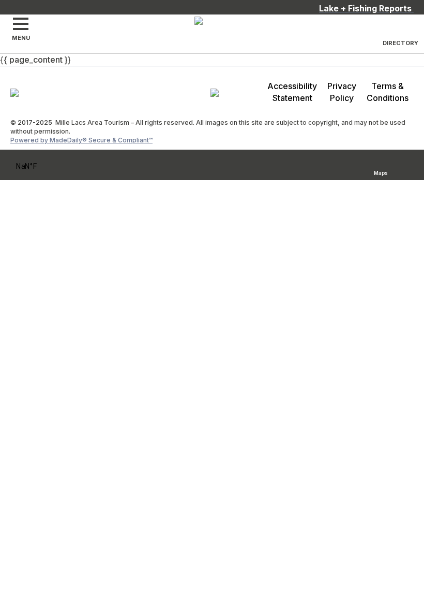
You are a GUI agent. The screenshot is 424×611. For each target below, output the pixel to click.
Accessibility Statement (292, 92)
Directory (400, 43)
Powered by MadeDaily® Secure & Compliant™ (81, 140)
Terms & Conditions (387, 92)
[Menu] (20, 23)
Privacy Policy (341, 92)
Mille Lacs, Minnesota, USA (40, 166)
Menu (21, 37)
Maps (380, 171)
